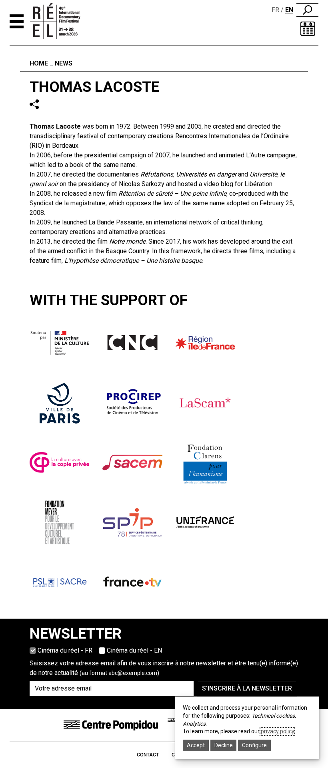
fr (275, 10)
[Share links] (34, 104)
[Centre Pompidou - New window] (111, 724)
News (63, 63)
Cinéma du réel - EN (134, 650)
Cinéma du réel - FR (65, 650)
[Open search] (307, 10)
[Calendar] (307, 29)
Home (39, 63)
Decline (223, 745)
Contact (148, 755)
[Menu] (17, 21)
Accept (196, 745)
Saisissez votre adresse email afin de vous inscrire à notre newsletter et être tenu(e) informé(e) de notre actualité (164, 668)
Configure (254, 745)
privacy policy (277, 731)
